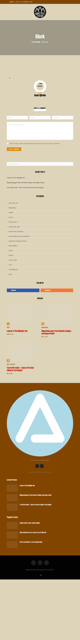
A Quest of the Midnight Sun (23, 2)
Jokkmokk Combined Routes (17, 241)
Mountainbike (13, 246)
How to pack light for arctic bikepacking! (31, 542)
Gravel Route (13, 222)
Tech (10, 265)
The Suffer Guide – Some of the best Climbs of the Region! (25, 187)
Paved (10, 250)
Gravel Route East (14, 227)
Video (10, 274)
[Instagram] (46, 562)
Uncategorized (13, 269)
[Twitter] (40, 562)
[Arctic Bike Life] (40, 12)
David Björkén (36, 42)
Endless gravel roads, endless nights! (30, 523)
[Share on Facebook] (5, 67)
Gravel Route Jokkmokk (16, 231)
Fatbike (11, 212)
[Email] (5, 72)
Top (41, 575)
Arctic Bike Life (13, 203)
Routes (11, 255)
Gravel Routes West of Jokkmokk (19, 236)
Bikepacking (12, 208)
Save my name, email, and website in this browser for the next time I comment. (34, 143)
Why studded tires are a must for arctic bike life (33, 532)
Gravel (11, 217)
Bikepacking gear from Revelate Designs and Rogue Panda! (25, 182)
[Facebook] (33, 562)
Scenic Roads (13, 260)
